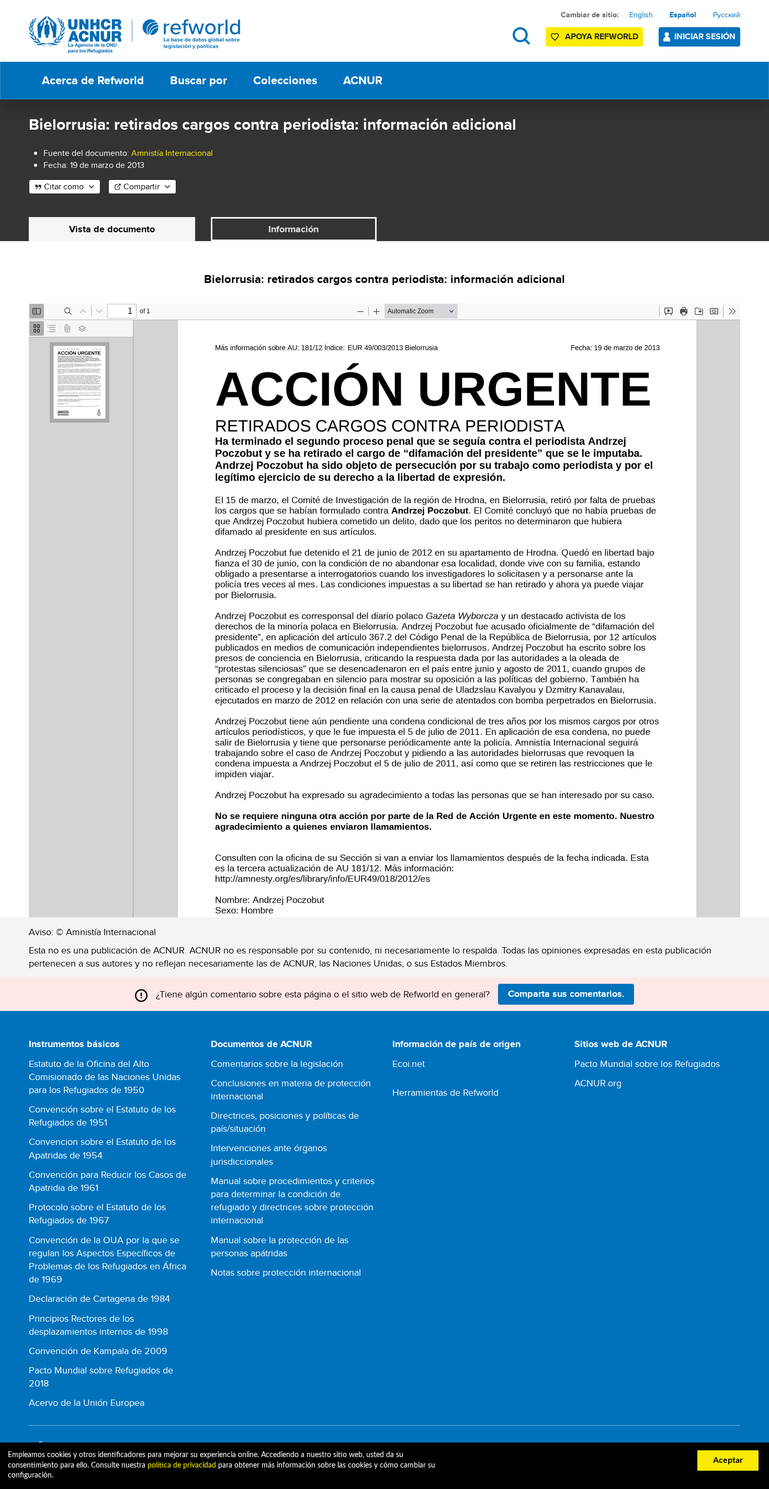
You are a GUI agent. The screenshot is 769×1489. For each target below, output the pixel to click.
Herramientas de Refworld (445, 1092)
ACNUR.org (597, 1082)
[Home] (135, 35)
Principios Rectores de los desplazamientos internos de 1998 (98, 1325)
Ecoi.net (408, 1063)
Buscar (521, 35)
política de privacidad (182, 1465)
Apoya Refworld (601, 36)
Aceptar (728, 1460)
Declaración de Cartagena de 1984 (99, 1298)
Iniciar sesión (705, 36)
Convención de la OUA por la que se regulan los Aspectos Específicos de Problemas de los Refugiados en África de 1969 (107, 1259)
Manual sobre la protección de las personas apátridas (279, 1246)
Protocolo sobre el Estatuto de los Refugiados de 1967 (97, 1213)
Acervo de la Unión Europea (86, 1402)
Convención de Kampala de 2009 (98, 1350)
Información (293, 229)
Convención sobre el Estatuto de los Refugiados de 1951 (102, 1115)
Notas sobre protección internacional (286, 1272)
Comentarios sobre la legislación (277, 1063)
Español (683, 14)
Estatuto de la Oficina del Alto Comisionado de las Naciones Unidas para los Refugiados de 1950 (104, 1076)
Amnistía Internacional (172, 153)
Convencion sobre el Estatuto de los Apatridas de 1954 (102, 1148)
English (641, 14)
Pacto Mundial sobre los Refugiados (647, 1063)
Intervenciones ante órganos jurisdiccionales (269, 1154)
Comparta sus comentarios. (566, 994)
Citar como (64, 186)
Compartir (141, 186)
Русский (726, 14)
